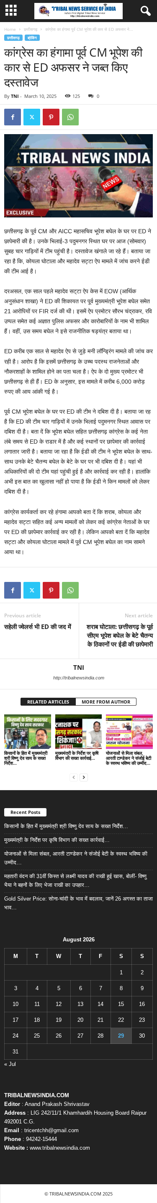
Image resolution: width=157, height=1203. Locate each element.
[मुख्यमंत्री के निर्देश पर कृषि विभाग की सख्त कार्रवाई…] (78, 731)
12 (59, 1004)
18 (37, 1020)
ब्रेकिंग (32, 37)
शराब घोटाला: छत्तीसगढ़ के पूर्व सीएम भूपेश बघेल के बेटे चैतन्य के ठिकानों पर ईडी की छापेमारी (120, 635)
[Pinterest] (51, 117)
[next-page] (84, 777)
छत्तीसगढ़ (30, 29)
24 (15, 1036)
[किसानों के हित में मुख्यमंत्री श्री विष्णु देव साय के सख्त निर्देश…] (27, 731)
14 (100, 1004)
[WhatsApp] (70, 117)
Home (10, 29)
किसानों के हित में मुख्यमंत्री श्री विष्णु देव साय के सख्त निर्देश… (25, 758)
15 (121, 1004)
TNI (15, 96)
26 (59, 1036)
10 (15, 1004)
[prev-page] (73, 777)
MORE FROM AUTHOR (106, 702)
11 (37, 1004)
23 (142, 1020)
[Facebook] (12, 117)
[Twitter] (31, 117)
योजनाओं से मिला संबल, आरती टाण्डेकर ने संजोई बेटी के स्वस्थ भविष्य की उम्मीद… (128, 758)
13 (80, 1004)
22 (121, 1020)
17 (15, 1020)
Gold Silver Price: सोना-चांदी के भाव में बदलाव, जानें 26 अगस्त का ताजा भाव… (78, 903)
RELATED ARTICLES (48, 702)
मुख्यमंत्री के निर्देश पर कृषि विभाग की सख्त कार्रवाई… (76, 755)
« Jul (10, 1064)
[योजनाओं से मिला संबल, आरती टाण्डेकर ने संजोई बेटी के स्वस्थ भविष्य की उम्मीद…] (129, 731)
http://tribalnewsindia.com (78, 677)
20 (80, 1020)
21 (100, 1020)
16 (142, 1004)
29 (121, 1036)
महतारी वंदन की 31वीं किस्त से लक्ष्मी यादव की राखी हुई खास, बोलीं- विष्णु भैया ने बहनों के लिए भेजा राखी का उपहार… (75, 880)
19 (59, 1020)
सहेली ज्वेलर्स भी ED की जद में (37, 626)
